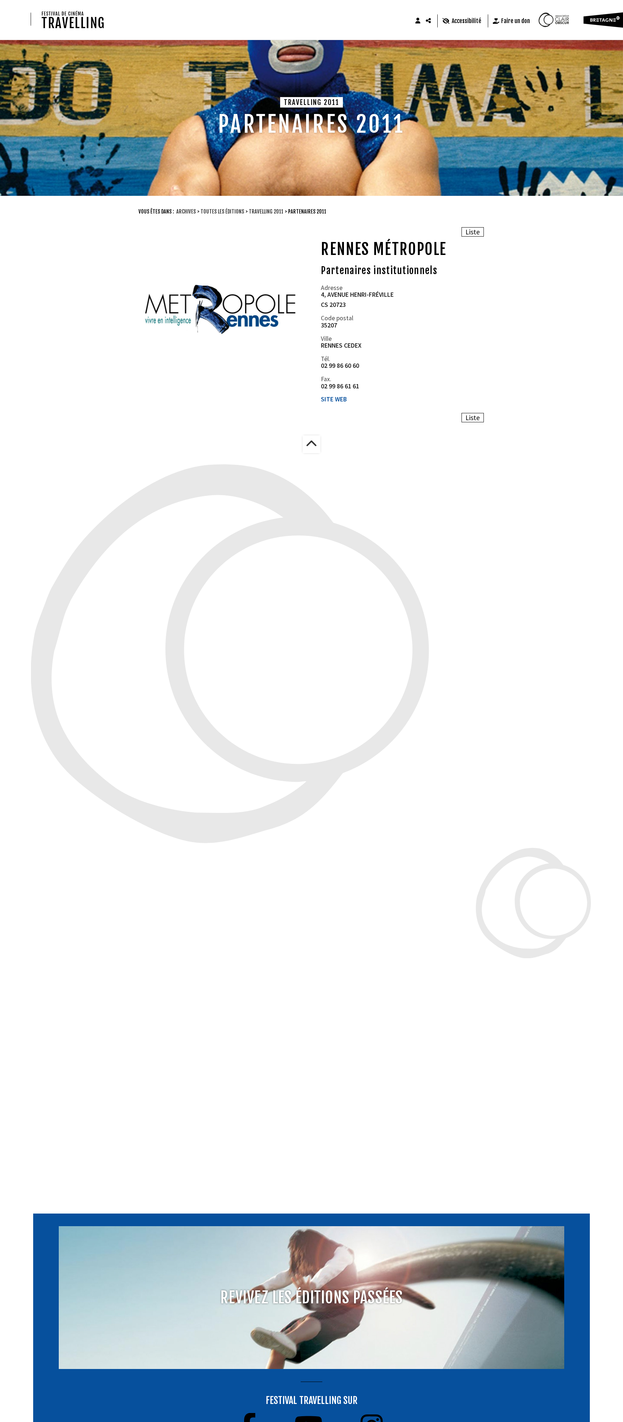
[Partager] (428, 21)
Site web (334, 399)
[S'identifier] (417, 21)
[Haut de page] (311, 444)
